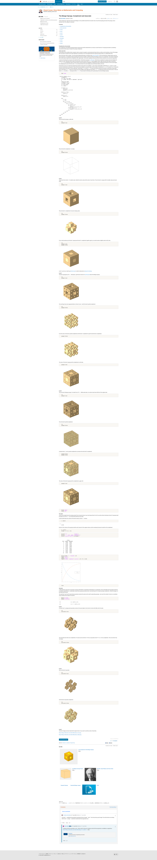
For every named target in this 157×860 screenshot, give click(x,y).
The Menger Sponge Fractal (77, 768)
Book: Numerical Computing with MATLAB (47, 43)
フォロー (115, 740)
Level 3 (61, 34)
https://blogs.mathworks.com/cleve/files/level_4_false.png (70, 734)
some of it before (95, 55)
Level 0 (61, 29)
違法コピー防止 (61, 853)
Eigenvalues (48, 34)
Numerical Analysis (48, 35)
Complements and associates (65, 26)
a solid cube (92, 59)
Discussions (68, 4)
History (48, 29)
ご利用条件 (78, 853)
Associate (62, 38)
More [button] (82, 4)
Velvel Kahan (45, 21)
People (48, 32)
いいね (110, 18)
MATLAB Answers (42, 4)
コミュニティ (59, 1)
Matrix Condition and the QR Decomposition (50, 20)
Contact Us (83, 853)
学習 (64, 1)
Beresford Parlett (45, 23)
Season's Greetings (88, 271)
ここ (68, 802)
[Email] (110, 742)
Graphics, (68, 742)
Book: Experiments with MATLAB (45, 41)
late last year (73, 271)
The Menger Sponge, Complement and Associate (75, 16)
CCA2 (98, 785)
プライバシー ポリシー (53, 853)
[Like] (111, 740)
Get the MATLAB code (63, 739)
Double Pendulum (45, 24)
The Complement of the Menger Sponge (86, 749)
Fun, (66, 742)
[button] (114, 1)
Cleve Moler (63, 18)
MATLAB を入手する (102, 1)
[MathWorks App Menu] (117, 1)
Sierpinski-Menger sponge (75, 785)
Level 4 (61, 43)
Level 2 (61, 33)
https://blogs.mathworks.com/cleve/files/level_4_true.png (70, 732)
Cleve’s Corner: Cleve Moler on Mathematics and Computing (63, 10)
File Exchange (49, 4)
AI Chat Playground (60, 4)
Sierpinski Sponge (64, 785)
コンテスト (74, 4)
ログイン (110, 2)
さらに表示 (41, 37)
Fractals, (63, 742)
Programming (72, 742)
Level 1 (61, 31)
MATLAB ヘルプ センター (48, 1)
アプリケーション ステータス (70, 853)
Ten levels (62, 36)
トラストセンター (42, 853)
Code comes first (63, 27)
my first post (87, 274)
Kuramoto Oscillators (46, 18)
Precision (48, 31)
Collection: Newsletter (43, 44)
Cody (55, 4)
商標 (47, 853)
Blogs (78, 4)
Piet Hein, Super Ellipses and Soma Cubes (105, 768)
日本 (116, 854)
